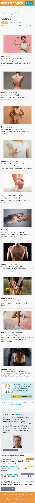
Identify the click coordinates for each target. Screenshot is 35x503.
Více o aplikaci (21, 396)
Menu (29, 3)
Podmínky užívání (8, 499)
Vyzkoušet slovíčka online (11, 402)
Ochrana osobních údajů (25, 499)
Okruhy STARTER (10, 14)
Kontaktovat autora (11, 450)
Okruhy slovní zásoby (24, 12)
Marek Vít (20, 415)
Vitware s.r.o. (23, 495)
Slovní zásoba (10, 12)
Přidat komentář (8, 489)
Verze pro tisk (29, 482)
